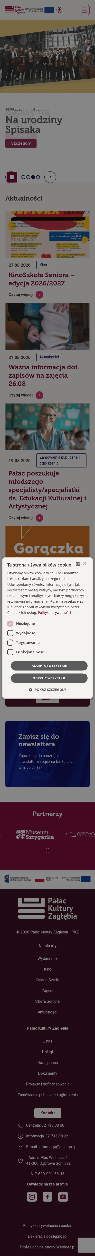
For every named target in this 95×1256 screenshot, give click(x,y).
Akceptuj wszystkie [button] (49, 666)
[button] (47, 690)
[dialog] (47, 628)
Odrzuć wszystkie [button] (49, 678)
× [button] (84, 564)
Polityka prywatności (54, 612)
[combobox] (78, 563)
